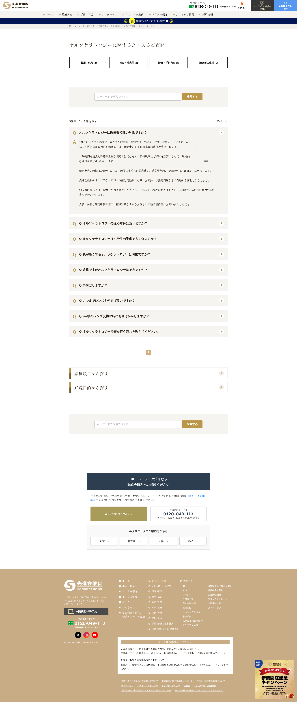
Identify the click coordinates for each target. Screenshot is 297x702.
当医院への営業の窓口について (210, 681)
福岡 (191, 541)
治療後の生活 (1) (208, 62)
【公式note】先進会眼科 (205, 686)
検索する (192, 96)
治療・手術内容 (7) (168, 62)
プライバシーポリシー (147, 686)
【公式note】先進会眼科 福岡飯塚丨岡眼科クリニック (146, 690)
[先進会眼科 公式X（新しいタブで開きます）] (78, 635)
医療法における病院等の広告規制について (142, 660)
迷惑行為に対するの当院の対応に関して (139, 681)
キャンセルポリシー (170, 686)
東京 (102, 541)
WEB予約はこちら (117, 514)
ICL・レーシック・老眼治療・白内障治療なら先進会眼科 (94, 26)
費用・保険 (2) (89, 62)
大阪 (161, 541)
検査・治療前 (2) (128, 62)
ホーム (50, 14)
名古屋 (131, 541)
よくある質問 (129, 26)
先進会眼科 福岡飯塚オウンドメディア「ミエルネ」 (199, 690)
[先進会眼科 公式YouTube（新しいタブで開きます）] (95, 635)
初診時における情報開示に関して (177, 681)
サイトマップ (127, 686)
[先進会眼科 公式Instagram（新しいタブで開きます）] (86, 635)
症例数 (187, 686)
